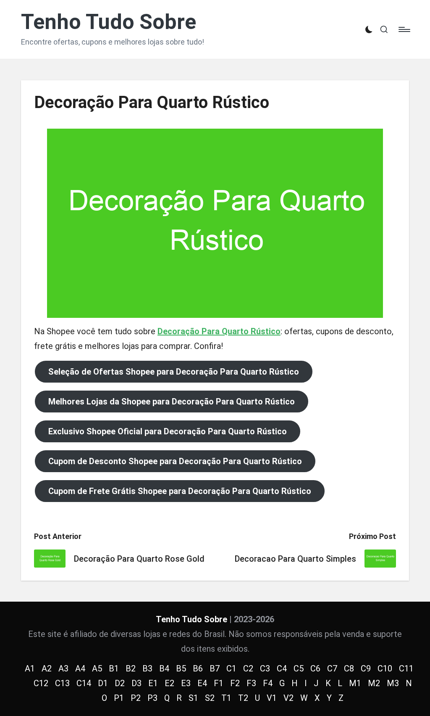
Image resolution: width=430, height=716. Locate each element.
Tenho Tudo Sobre (108, 22)
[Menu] (404, 29)
